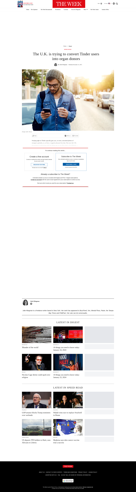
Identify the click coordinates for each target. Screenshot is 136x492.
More (85, 9)
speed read (67, 49)
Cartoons (66, 9)
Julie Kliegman (63, 64)
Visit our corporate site (88, 487)
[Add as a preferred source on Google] (68, 480)
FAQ (59, 475)
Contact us (70, 183)
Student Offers (105, 9)
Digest (70, 46)
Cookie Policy (93, 472)
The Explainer (34, 9)
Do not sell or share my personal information (76, 475)
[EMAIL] (31, 304)
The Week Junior (94, 9)
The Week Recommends (46, 9)
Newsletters (58, 9)
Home (64, 46)
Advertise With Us (51, 475)
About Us (42, 472)
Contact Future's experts (54, 472)
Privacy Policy (82, 472)
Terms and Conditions (70, 472)
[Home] (27, 9)
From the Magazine (76, 9)
